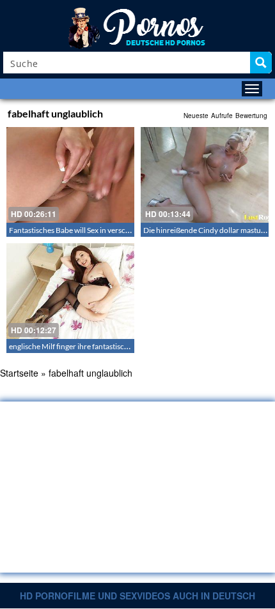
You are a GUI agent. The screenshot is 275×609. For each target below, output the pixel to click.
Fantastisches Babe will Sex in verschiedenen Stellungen (101, 230)
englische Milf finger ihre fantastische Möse (80, 346)
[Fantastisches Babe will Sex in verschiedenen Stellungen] (70, 175)
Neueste (196, 115)
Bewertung (251, 115)
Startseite (19, 372)
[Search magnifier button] (261, 62)
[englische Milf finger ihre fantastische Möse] (70, 291)
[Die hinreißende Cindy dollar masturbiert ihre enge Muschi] (205, 175)
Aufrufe (222, 115)
